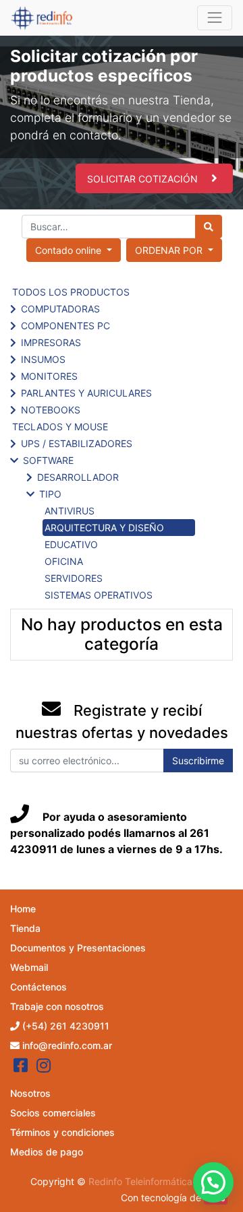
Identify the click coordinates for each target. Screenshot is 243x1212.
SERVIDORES (74, 578)
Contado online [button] (69, 250)
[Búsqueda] (208, 226)
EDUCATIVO (71, 544)
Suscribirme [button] (198, 760)
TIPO (50, 494)
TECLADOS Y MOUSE (60, 426)
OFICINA (64, 561)
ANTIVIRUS (69, 510)
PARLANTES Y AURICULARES (86, 393)
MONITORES (49, 376)
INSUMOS (43, 359)
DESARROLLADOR (78, 477)
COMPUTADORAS (60, 308)
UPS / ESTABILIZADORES (76, 443)
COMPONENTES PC (65, 325)
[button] (174, 250)
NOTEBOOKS (50, 409)
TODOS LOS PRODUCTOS (71, 292)
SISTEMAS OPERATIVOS (99, 595)
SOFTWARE (48, 460)
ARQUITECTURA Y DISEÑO (104, 527)
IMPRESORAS (51, 342)
